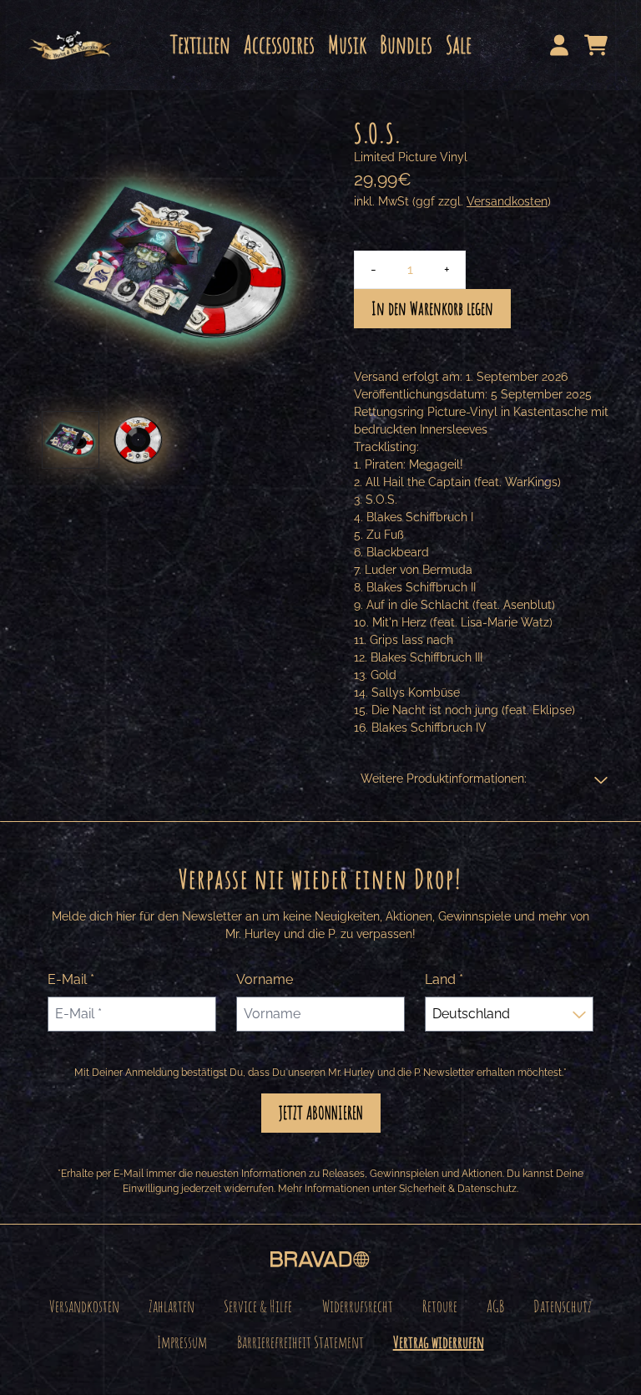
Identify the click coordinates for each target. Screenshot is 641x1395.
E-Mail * (71, 979)
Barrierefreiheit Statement (300, 1342)
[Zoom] (173, 263)
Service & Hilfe (258, 1306)
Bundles (406, 44)
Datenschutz (562, 1306)
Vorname (264, 979)
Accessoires (279, 44)
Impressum (182, 1342)
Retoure (439, 1306)
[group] (70, 440)
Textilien (200, 44)
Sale (459, 44)
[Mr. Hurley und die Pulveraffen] (70, 45)
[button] (484, 778)
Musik (347, 44)
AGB (495, 1306)
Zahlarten (171, 1306)
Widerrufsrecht (357, 1306)
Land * (444, 979)
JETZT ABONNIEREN (321, 1113)
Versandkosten (507, 201)
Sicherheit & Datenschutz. (458, 1189)
